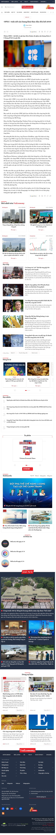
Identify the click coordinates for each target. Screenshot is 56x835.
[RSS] (3, 813)
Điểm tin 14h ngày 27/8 (17, 541)
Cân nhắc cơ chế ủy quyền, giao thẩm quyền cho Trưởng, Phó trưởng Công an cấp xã (13, 639)
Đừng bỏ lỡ (7, 360)
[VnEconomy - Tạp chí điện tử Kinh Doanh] (28, 750)
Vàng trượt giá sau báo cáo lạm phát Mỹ (18, 427)
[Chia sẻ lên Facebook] (39, 32)
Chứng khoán (5, 1)
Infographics (43, 475)
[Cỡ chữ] (7, 32)
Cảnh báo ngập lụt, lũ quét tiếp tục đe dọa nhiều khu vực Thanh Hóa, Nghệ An (41, 663)
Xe (21, 1)
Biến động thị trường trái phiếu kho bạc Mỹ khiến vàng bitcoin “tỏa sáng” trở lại (38, 381)
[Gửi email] (45, 32)
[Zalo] (20, 808)
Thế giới (14, 377)
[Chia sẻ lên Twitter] (42, 32)
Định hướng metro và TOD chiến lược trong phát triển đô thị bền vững (13, 696)
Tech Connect (34, 1)
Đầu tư (13, 12)
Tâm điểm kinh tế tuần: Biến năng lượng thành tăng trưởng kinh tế (14, 527)
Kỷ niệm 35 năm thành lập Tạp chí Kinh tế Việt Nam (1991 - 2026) (41, 695)
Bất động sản (5, 207)
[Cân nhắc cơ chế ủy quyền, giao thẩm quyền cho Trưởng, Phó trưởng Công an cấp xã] (13, 628)
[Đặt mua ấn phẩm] (50, 7)
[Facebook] (3, 808)
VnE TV (26, 1)
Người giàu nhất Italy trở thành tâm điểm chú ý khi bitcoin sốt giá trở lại (27, 400)
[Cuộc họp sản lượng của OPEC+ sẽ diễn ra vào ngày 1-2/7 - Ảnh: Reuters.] (27, 41)
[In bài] (5, 32)
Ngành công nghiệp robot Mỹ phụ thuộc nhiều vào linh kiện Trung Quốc (37, 286)
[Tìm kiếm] (5, 7)
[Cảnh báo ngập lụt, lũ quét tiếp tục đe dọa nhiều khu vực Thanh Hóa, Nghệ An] (41, 652)
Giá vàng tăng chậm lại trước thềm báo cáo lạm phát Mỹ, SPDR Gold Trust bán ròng (29, 407)
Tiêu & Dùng (14, 1)
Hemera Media (24, 824)
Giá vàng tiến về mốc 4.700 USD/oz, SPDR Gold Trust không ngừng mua (27, 413)
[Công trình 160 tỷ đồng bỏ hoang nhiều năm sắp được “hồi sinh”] (27, 593)
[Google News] (33, 32)
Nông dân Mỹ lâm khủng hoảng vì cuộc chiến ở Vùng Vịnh (37, 317)
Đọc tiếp (6, 264)
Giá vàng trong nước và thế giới (12, 731)
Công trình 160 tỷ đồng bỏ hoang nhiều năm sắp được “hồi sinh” (27, 611)
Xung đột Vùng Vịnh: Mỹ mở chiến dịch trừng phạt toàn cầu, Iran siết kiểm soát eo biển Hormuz (29, 421)
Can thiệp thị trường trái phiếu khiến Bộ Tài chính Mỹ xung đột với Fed (38, 301)
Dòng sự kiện (27, 675)
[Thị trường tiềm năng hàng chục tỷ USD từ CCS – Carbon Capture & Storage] (41, 628)
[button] (26, 390)
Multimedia (7, 476)
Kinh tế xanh (34, 12)
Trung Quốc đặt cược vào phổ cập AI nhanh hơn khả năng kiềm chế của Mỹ (38, 336)
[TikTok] (16, 808)
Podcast (37, 475)
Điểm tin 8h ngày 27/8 (17, 561)
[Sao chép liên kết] (48, 32)
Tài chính (19, 12)
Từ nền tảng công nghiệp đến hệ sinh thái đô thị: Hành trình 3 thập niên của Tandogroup (39, 528)
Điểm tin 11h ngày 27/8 (17, 551)
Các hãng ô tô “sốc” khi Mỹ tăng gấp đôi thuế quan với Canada (37, 268)
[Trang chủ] (2, 12)
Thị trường (43, 12)
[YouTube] (11, 808)
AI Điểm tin (27, 537)
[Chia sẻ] (50, 32)
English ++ (44, 1)
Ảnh (3, 783)
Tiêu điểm (7, 12)
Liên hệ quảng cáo (41, 796)
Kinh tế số (26, 12)
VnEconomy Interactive (37, 731)
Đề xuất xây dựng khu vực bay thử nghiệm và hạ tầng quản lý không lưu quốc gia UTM (12, 664)
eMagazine (49, 475)
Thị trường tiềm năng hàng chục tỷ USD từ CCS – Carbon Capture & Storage (40, 639)
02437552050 (34, 793)
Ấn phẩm (27, 435)
